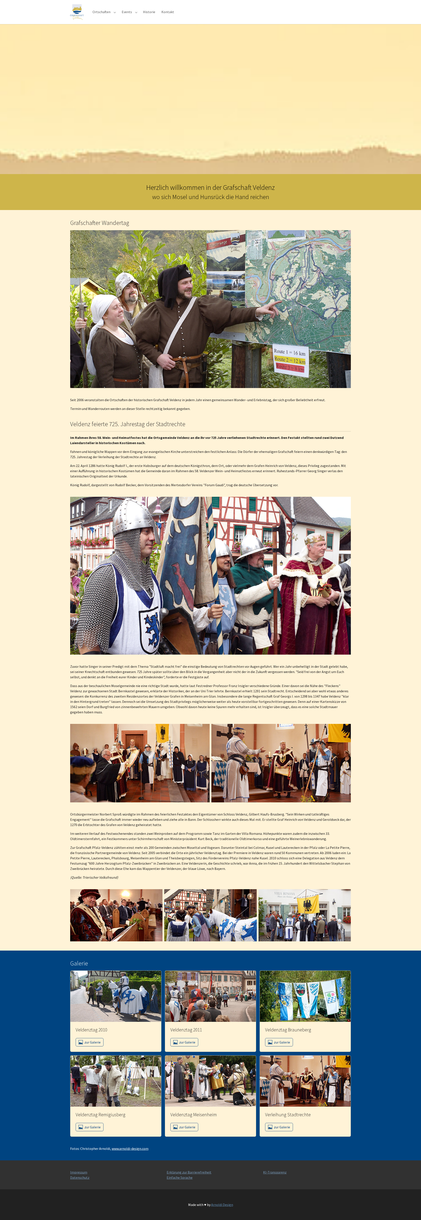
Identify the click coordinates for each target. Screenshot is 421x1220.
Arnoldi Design (222, 1204)
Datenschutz (79, 1177)
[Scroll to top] (411, 1210)
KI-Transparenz (275, 1172)
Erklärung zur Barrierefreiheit (189, 1172)
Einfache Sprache (180, 1177)
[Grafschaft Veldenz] (77, 12)
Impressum (78, 1172)
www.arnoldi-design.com (130, 1148)
